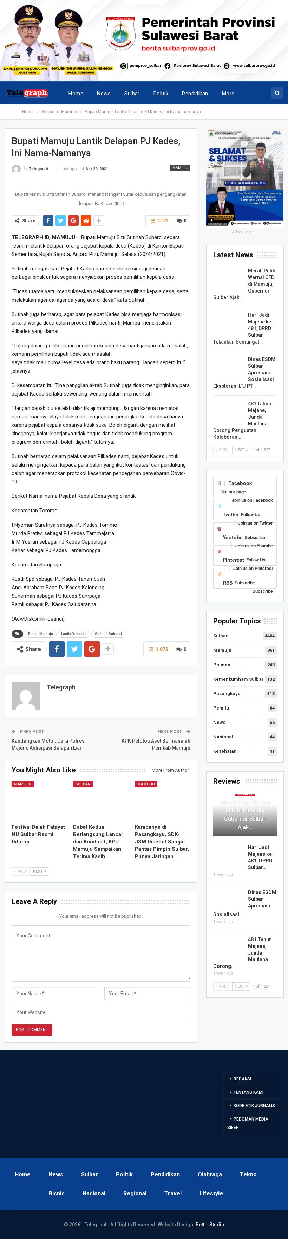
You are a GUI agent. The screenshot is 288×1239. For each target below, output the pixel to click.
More (228, 93)
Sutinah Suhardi (108, 634)
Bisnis (57, 1193)
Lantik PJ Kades (74, 634)
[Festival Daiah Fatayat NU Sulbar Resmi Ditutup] (39, 800)
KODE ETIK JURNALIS (254, 1105)
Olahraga (210, 1174)
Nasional (223, 736)
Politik (160, 93)
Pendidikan (195, 93)
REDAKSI (242, 1079)
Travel (173, 1193)
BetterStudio (210, 1224)
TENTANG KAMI (248, 1092)
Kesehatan (225, 751)
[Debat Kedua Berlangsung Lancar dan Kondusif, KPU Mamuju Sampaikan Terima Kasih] (101, 800)
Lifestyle (211, 1193)
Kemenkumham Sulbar (238, 679)
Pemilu (221, 708)
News (104, 93)
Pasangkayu (227, 693)
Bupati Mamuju (40, 634)
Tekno (248, 1174)
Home (75, 93)
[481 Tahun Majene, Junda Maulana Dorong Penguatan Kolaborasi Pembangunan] (228, 411)
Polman (221, 664)
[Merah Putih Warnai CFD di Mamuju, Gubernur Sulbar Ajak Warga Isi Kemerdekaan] (228, 279)
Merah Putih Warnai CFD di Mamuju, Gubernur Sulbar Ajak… (245, 814)
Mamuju (180, 168)
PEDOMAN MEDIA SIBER (247, 1123)
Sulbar (132, 93)
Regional (134, 1193)
